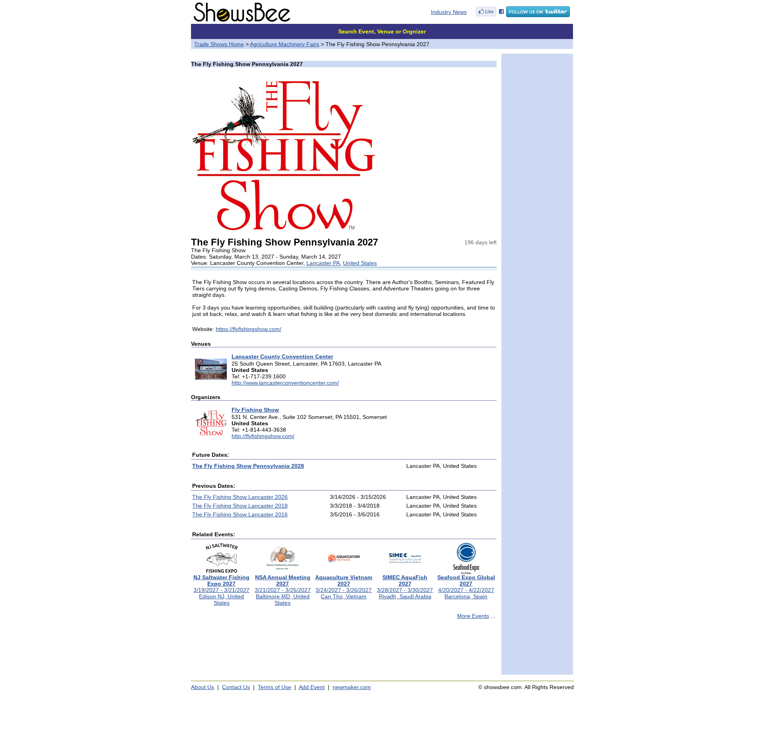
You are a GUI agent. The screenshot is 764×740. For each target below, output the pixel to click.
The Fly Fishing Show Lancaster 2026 (240, 497)
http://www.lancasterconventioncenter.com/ (285, 383)
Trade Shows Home (219, 44)
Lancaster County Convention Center (282, 356)
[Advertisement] (344, 650)
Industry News (449, 12)
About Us (202, 687)
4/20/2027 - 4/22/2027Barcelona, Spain (466, 587)
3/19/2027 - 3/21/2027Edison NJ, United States (221, 590)
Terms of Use (274, 687)
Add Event (312, 687)
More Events (473, 616)
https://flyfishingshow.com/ (248, 329)
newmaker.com (352, 687)
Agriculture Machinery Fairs (284, 44)
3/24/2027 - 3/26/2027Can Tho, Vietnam (343, 587)
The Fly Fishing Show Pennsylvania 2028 (248, 466)
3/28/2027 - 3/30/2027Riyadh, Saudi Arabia (405, 587)
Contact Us (236, 687)
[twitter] (538, 15)
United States (360, 263)
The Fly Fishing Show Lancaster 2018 (240, 505)
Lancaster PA (323, 263)
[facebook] (490, 15)
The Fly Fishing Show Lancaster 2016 (240, 514)
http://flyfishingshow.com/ (263, 436)
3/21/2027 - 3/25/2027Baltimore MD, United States (283, 590)
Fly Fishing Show (255, 410)
